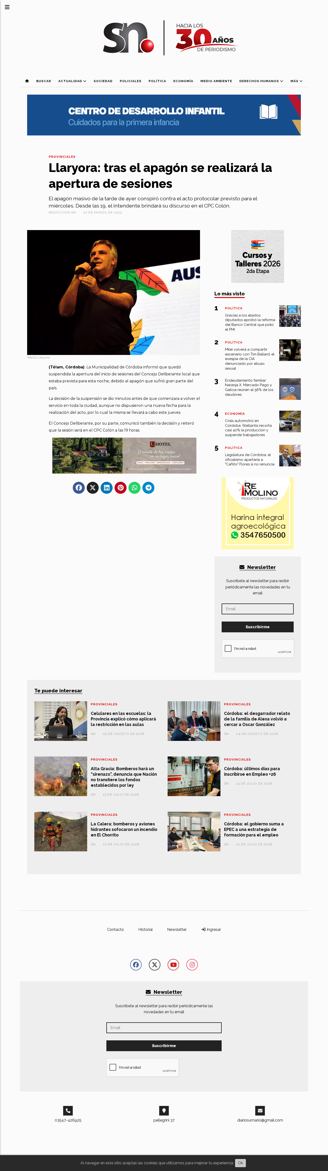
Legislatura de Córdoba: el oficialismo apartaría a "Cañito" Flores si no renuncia (249, 460)
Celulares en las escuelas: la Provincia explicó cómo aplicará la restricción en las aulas (123, 719)
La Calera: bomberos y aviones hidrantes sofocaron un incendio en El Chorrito (124, 829)
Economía (183, 81)
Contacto (115, 929)
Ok (240, 1163)
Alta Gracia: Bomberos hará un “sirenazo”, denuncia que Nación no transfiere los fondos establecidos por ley (124, 777)
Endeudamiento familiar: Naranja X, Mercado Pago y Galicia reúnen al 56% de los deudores (249, 387)
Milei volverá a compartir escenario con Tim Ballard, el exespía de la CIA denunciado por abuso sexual (249, 359)
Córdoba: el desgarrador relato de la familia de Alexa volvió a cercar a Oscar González (257, 719)
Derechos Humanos (259, 81)
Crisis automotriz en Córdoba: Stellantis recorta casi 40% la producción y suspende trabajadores (248, 428)
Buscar (43, 81)
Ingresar (213, 929)
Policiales (130, 81)
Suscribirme (258, 627)
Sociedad (103, 81)
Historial (145, 929)
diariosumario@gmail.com (260, 1120)
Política (157, 81)
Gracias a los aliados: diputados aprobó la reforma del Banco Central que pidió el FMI (250, 322)
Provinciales (62, 157)
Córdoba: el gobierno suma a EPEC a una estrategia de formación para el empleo (254, 829)
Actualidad (70, 81)
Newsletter (261, 567)
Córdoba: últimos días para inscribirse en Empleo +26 (252, 771)
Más (295, 81)
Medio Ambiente (216, 81)
